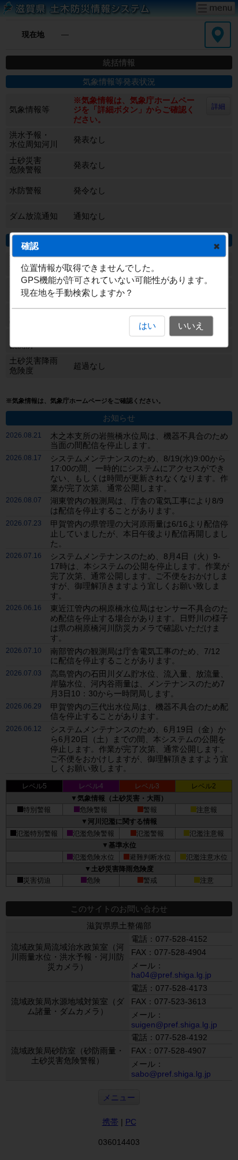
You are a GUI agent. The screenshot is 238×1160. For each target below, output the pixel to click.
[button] (217, 246)
